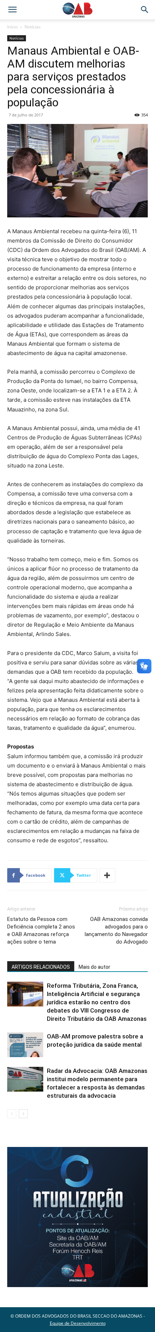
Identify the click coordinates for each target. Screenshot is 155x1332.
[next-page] (23, 1113)
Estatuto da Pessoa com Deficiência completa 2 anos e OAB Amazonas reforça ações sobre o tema (41, 930)
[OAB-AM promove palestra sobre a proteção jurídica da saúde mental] (25, 1044)
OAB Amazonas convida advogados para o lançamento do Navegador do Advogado (116, 930)
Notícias (33, 27)
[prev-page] (11, 1113)
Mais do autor (94, 967)
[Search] (145, 9)
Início (12, 27)
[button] (12, 9)
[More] (107, 875)
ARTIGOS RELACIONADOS (41, 967)
